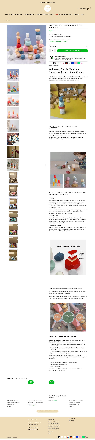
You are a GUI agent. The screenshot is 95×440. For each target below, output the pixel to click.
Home (6, 14)
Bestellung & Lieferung (53, 426)
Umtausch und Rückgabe (54, 425)
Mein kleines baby (13, 437)
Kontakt (7, 19)
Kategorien (18, 14)
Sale (56, 14)
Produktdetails (54, 65)
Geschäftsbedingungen (53, 423)
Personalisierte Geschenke (45, 14)
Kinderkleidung (30, 14)
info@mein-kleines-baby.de (34, 422)
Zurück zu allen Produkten (48, 411)
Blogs (82, 14)
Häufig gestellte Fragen (53, 421)
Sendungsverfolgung (65, 14)
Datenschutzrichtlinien (53, 430)
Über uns (76, 14)
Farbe (50, 44)
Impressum (50, 431)
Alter (11, 14)
